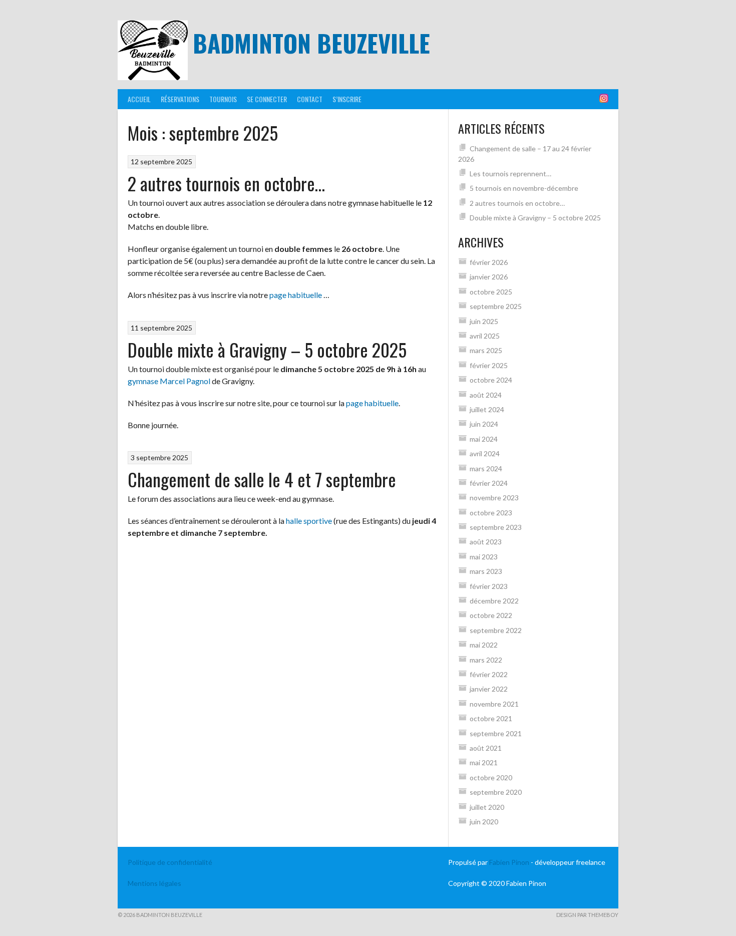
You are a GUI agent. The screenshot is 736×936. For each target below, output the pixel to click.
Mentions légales (154, 883)
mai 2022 (484, 645)
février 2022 (489, 674)
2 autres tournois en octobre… (226, 183)
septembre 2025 (496, 306)
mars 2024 (486, 468)
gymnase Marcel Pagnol (169, 381)
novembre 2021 (494, 704)
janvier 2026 (489, 276)
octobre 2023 (491, 512)
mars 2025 (486, 350)
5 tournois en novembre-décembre (524, 188)
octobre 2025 (491, 291)
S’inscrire (346, 99)
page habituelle (295, 294)
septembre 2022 (496, 630)
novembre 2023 (494, 497)
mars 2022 (486, 660)
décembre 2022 (494, 600)
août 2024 (486, 395)
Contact (309, 99)
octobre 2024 (491, 380)
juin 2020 (484, 821)
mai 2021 (484, 762)
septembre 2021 (496, 733)
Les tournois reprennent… (510, 173)
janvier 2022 (489, 689)
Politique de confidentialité (170, 862)
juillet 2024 (487, 409)
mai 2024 (484, 439)
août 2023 (486, 541)
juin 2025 (484, 321)
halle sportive (309, 520)
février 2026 (489, 262)
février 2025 (489, 365)
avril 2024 (485, 453)
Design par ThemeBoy (587, 914)
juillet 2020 (487, 807)
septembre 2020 (496, 792)
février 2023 (489, 586)
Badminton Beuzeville (311, 43)
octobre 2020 (491, 777)
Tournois (223, 99)
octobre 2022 (491, 615)
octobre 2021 (491, 718)
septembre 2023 (496, 527)
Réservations (180, 99)
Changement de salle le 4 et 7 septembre (262, 479)
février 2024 (489, 483)
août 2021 (486, 748)
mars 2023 (486, 571)
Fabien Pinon (509, 862)
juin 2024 (484, 424)
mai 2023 (484, 556)
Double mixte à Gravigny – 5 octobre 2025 (267, 349)
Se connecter (267, 99)
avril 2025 (485, 336)
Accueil (139, 99)
